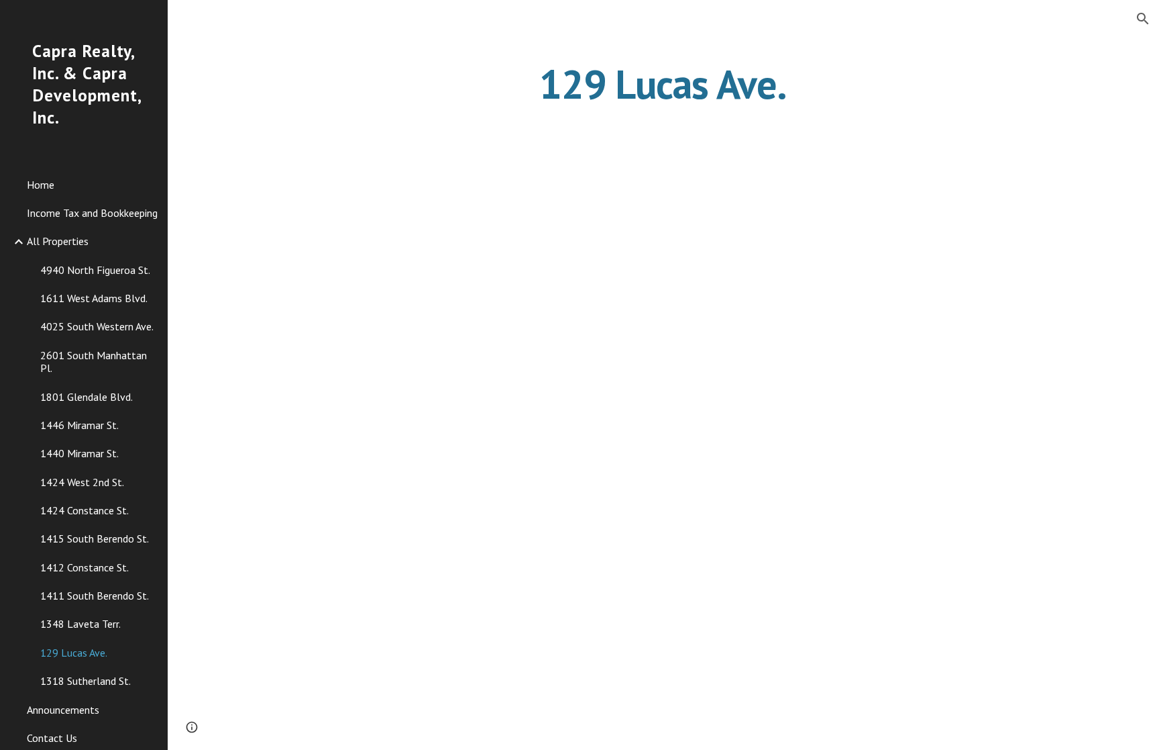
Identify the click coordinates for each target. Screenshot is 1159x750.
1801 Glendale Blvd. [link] (86, 397)
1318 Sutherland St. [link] (85, 681)
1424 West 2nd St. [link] (82, 482)
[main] (663, 83)
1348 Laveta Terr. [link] (80, 623)
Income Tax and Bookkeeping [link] (92, 213)
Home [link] (40, 184)
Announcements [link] (63, 709)
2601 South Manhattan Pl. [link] (93, 361)
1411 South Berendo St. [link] (94, 595)
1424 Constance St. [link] (84, 510)
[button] (1143, 19)
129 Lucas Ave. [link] (73, 652)
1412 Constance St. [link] (84, 567)
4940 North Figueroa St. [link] (95, 270)
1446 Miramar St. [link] (79, 425)
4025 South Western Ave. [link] (97, 326)
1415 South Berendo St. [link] (94, 538)
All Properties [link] (58, 241)
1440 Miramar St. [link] (79, 453)
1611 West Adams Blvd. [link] (94, 298)
